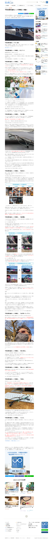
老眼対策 (7, 5)
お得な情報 (30, 524)
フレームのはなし (30, 5)
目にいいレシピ (18, 528)
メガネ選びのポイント (21, 5)
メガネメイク (18, 527)
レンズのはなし (38, 5)
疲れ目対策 (13, 5)
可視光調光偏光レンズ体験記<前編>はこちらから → (12, 440)
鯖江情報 (17, 530)
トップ (7, 522)
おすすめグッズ (18, 525)
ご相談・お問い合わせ (32, 527)
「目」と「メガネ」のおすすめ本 (34, 522)
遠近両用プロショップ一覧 (32, 525)
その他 (17, 531)
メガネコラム (46, 5)
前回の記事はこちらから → (9, 47)
